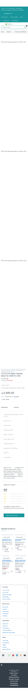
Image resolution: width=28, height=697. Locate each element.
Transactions (5, 613)
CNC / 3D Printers (4, 369)
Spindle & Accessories (10, 371)
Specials (4, 647)
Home (2, 31)
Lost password (15, 20)
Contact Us (5, 626)
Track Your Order (14, 17)
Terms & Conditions (7, 630)
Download (5, 615)
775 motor (8, 478)
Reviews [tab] (16, 407)
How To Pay (5, 592)
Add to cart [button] (12, 548)
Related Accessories (12, 471)
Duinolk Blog (5, 596)
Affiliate (4, 644)
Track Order (5, 640)
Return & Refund (6, 649)
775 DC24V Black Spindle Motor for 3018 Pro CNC (13, 476)
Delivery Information (7, 594)
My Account (6, 20)
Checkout (5, 609)
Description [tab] (4, 407)
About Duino (5, 623)
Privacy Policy (6, 628)
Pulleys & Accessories (20, 535)
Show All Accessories (15, 370)
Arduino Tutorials (6, 599)
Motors (10, 369)
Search (25, 27)
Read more (11, 571)
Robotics (9, 31)
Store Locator (4, 17)
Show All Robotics (18, 472)
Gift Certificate (6, 642)
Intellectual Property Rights (9, 632)
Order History (6, 611)
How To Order (6, 590)
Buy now (7, 551)
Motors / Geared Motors (20, 31)
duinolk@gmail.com (8, 13)
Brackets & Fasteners (6, 534)
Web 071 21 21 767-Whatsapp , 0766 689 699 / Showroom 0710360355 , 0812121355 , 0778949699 (12, 9)
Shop (21, 17)
